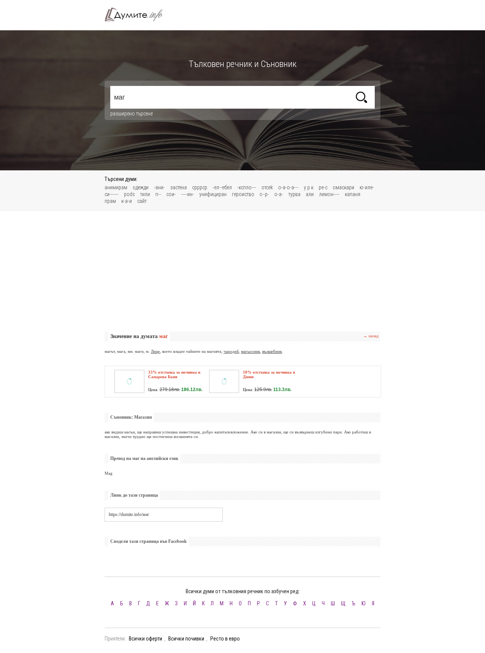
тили (145, 194)
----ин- (187, 194)
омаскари (343, 187)
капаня (352, 194)
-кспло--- (246, 187)
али (310, 194)
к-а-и (126, 201)
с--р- (264, 194)
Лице (155, 351)
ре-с (323, 187)
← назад (371, 336)
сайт (142, 201)
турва (294, 194)
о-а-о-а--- (288, 187)
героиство (243, 194)
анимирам (116, 187)
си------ (112, 194)
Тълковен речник (138, 14)
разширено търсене (131, 114)
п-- (158, 194)
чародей (231, 351)
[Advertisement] (242, 271)
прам (110, 201)
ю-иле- (367, 187)
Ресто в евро (225, 639)
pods (129, 194)
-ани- (159, 187)
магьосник (250, 351)
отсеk (267, 187)
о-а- (278, 194)
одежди (141, 187)
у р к (308, 187)
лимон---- (329, 194)
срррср (199, 187)
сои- (171, 194)
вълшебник (272, 351)
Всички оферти (145, 639)
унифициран (213, 194)
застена (178, 187)
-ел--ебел (222, 187)
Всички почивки (186, 639)
